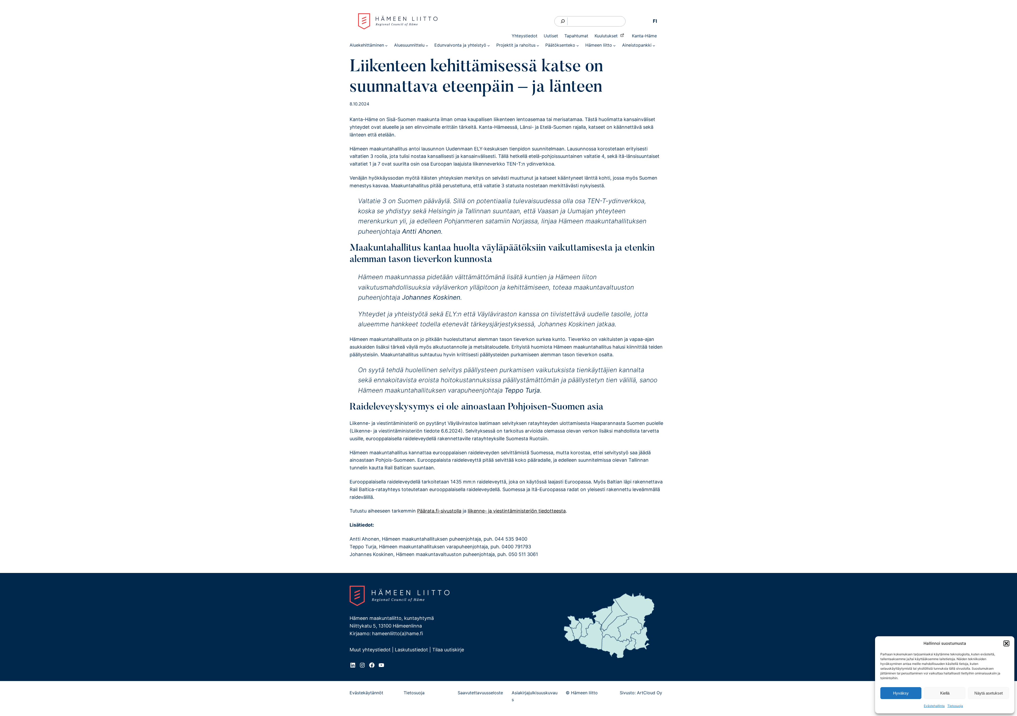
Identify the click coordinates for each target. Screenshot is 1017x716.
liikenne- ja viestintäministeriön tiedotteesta (517, 511)
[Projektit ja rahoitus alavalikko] (538, 45)
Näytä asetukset (988, 693)
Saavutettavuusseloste (480, 692)
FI (655, 21)
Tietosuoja (955, 706)
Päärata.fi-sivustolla (439, 511)
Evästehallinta (934, 706)
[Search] (563, 21)
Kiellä (944, 693)
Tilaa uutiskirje (448, 649)
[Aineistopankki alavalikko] (654, 45)
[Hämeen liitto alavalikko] (614, 45)
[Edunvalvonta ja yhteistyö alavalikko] (488, 45)
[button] (1006, 643)
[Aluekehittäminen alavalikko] (386, 45)
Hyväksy (901, 693)
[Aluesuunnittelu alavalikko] (427, 45)
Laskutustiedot (411, 649)
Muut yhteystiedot (370, 649)
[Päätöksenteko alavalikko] (577, 45)
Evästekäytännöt (366, 692)
